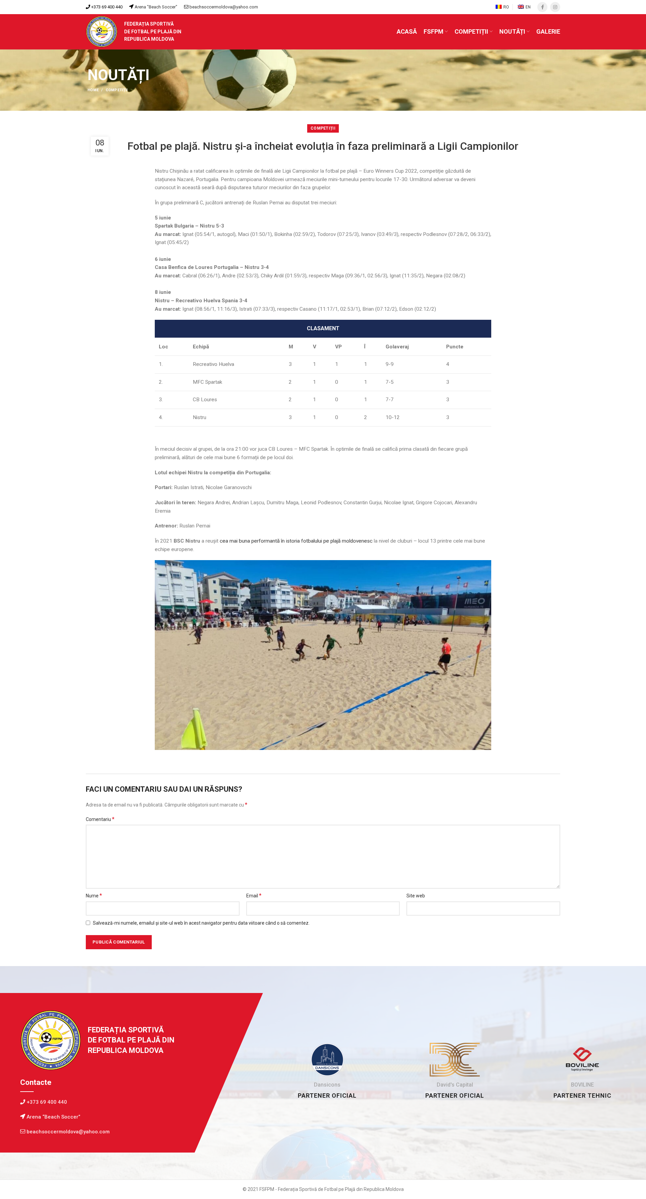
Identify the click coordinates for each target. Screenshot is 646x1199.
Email (253, 895)
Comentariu (100, 819)
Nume (94, 895)
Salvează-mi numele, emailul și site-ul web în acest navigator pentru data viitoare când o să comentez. (201, 923)
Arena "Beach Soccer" (155, 6)
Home (93, 90)
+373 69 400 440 (106, 6)
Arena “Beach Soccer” (52, 1117)
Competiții (117, 90)
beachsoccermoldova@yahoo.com (223, 6)
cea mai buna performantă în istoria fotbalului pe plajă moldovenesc (296, 541)
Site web (415, 895)
